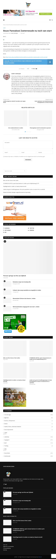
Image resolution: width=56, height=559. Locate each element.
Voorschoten (28, 453)
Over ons (5, 544)
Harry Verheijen (14, 33)
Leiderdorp (28, 437)
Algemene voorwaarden (8, 546)
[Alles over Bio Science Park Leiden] (14, 348)
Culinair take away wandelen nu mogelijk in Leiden (27, 290)
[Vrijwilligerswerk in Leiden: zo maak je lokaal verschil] (14, 370)
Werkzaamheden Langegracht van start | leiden (26, 306)
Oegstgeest (28, 440)
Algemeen (28, 417)
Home (4, 24)
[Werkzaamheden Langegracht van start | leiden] (7, 308)
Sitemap (5, 550)
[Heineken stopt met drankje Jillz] (7, 284)
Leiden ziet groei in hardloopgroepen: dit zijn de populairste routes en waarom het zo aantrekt (24, 189)
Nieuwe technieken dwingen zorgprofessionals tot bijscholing (16, 192)
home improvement (28, 429)
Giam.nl (40, 557)
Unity (4, 28)
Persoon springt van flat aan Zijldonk (14, 276)
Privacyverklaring (7, 548)
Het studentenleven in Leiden (15, 128)
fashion (28, 423)
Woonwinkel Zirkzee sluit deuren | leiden (24, 298)
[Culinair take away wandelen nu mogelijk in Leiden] (7, 292)
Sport (28, 443)
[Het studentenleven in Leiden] (15, 118)
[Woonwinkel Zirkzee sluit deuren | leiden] (7, 300)
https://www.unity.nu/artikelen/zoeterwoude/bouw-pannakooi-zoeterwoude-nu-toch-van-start (26, 57)
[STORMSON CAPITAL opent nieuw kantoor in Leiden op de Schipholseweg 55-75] (41, 348)
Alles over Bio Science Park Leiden (10, 180)
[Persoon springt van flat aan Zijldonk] (28, 257)
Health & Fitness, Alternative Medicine (28, 426)
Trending (28, 445)
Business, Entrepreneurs (28, 420)
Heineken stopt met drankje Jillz (22, 282)
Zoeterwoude (28, 456)
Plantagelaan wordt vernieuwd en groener (40, 128)
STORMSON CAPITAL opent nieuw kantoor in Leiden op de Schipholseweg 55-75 (21, 183)
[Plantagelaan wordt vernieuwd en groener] (40, 118)
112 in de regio (28, 414)
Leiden (5, 432)
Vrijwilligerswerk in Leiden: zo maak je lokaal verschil (14, 186)
